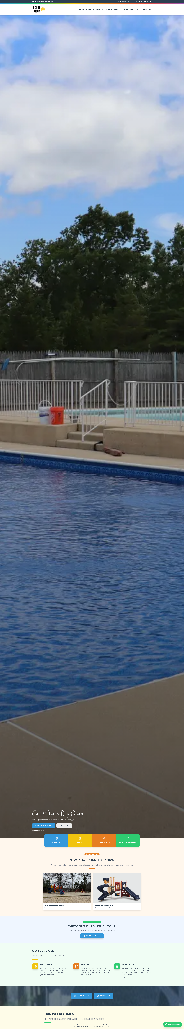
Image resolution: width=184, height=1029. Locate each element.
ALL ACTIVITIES (82, 996)
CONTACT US (146, 9)
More (43, 978)
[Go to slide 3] (39, 830)
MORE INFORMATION (94, 9)
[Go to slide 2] (37, 830)
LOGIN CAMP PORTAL (145, 1)
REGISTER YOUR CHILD (123, 1)
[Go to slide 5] (43, 830)
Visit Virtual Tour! (93, 936)
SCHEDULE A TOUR (131, 9)
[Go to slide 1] (33, 830)
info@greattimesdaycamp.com (43, 1)
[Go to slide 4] (41, 830)
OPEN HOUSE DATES (113, 9)
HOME (81, 9)
